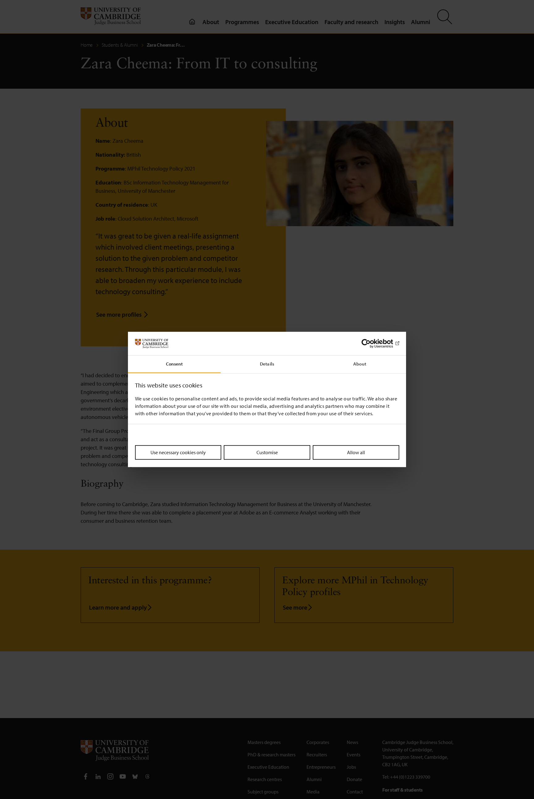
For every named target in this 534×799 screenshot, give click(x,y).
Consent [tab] (174, 364)
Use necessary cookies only (178, 452)
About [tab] (359, 364)
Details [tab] (267, 364)
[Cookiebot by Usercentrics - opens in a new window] (372, 343)
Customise (267, 452)
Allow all (356, 452)
